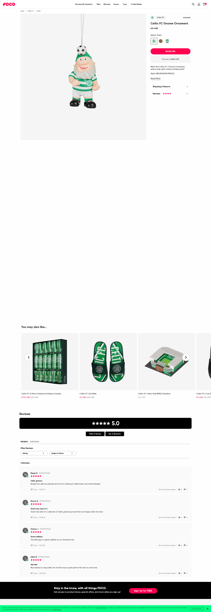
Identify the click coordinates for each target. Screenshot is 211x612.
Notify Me (170, 51)
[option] (49, 367)
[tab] (95, 433)
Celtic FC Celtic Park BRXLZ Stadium (154, 394)
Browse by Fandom (84, 4)
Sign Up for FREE (143, 591)
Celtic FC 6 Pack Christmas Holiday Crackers (41, 394)
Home (116, 4)
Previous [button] (29, 357)
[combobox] (34, 453)
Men (98, 4)
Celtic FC (160, 17)
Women (106, 4)
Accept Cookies (196, 608)
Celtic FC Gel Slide (88, 394)
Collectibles (136, 4)
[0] (204, 4)
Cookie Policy (57, 609)
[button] (35, 489)
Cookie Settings (101, 607)
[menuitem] (84, 4)
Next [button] (185, 357)
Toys (125, 4)
